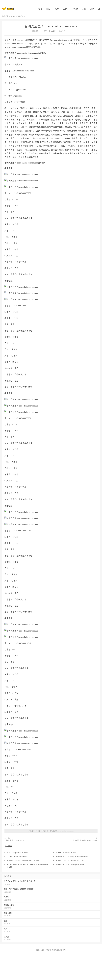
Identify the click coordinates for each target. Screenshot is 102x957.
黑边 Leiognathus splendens (17, 853)
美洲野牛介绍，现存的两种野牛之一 (69, 860)
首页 (40, 9)
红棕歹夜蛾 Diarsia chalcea (14, 840)
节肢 (83, 9)
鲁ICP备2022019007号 (59, 950)
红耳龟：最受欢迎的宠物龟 (17, 857)
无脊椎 (74, 9)
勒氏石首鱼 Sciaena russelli (66, 853)
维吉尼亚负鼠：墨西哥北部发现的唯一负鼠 (72, 857)
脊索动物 (20, 16)
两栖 (57, 9)
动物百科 (8, 9)
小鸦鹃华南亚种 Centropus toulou (85, 840)
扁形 (65, 9)
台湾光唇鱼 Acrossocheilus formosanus (51, 26)
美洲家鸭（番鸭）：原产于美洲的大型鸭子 (23, 860)
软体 (92, 9)
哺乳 (48, 9)
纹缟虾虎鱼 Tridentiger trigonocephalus (70, 864)
